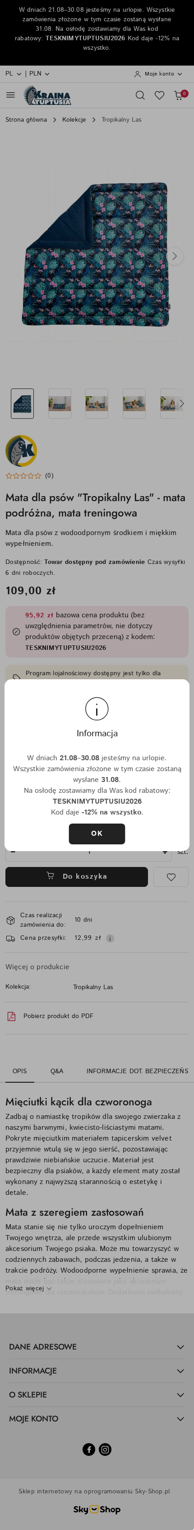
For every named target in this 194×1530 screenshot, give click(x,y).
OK (97, 834)
